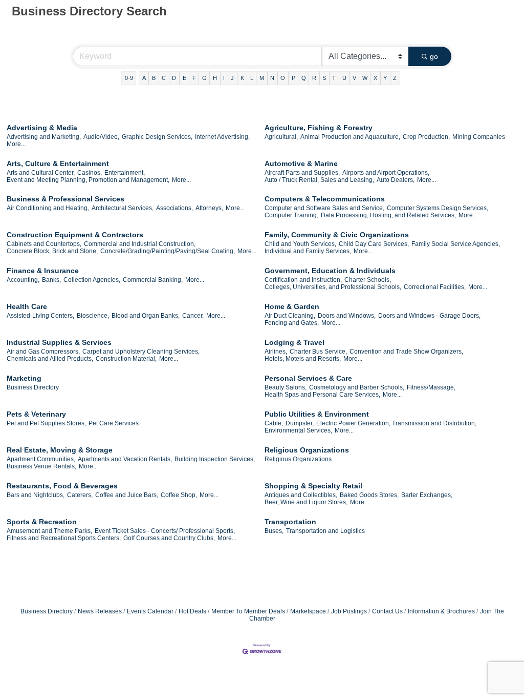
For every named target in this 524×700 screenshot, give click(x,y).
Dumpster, (300, 423)
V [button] (354, 78)
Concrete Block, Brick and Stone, (52, 251)
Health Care (27, 306)
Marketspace (308, 611)
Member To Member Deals (248, 611)
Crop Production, (426, 136)
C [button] (164, 78)
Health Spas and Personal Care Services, (322, 394)
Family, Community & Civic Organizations (337, 235)
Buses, (274, 530)
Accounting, (23, 279)
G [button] (204, 78)
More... (16, 144)
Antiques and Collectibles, (301, 495)
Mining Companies (478, 136)
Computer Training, (291, 215)
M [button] (261, 78)
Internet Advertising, (222, 136)
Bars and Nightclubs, (35, 495)
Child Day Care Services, (374, 244)
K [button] (242, 78)
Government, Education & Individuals (330, 270)
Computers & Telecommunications (325, 199)
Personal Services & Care (308, 378)
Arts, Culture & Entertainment (58, 163)
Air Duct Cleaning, (290, 315)
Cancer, (193, 315)
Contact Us (387, 611)
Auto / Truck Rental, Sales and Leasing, (319, 179)
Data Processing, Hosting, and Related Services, (388, 215)
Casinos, (89, 172)
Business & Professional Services (65, 199)
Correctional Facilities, (435, 287)
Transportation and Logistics (325, 530)
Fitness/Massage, (431, 387)
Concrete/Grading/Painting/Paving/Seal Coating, (167, 251)
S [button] (324, 78)
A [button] (144, 78)
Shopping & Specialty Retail (313, 486)
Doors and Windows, (347, 315)
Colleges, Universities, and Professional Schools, (333, 287)
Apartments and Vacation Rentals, (125, 459)
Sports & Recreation (42, 522)
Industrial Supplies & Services (59, 342)
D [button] (174, 78)
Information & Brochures (441, 611)
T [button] (334, 78)
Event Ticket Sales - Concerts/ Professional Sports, (165, 530)
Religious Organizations (307, 450)
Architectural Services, (123, 208)
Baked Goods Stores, (369, 495)
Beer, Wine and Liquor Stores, (306, 502)
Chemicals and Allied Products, (50, 358)
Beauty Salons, (286, 387)
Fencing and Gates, (292, 322)
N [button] (272, 78)
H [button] (215, 78)
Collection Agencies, (91, 279)
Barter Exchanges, (426, 495)
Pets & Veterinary (36, 414)
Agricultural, (281, 136)
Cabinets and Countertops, (44, 244)
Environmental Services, (298, 430)
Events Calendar (150, 611)
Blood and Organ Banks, (146, 315)
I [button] (224, 78)
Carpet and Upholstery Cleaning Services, (141, 351)
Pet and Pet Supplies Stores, (46, 423)
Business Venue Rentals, (41, 466)
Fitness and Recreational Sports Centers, (64, 538)
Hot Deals (192, 611)
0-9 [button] (129, 78)
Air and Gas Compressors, (43, 351)
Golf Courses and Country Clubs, (169, 538)
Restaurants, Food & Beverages (62, 486)
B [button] (154, 78)
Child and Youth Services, (300, 244)
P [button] (293, 78)
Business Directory (33, 387)
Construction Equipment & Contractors (75, 235)
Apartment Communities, (41, 459)
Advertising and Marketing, (44, 136)
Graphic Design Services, (157, 136)
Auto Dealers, (395, 179)
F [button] (194, 78)
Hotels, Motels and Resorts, (303, 358)
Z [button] (395, 78)
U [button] (344, 78)
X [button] (375, 78)
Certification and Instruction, (303, 279)
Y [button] (385, 78)
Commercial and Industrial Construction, (139, 244)
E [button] (184, 78)
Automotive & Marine (301, 163)
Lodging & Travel (294, 342)
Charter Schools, (367, 279)
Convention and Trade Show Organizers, (406, 351)
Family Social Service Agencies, (455, 244)
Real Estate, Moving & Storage (60, 450)
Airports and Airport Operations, (385, 172)
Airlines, (276, 351)
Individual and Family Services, (308, 251)
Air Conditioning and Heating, (48, 208)
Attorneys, (209, 208)
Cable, (274, 423)
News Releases (100, 611)
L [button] (251, 78)
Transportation (290, 522)
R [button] (314, 78)
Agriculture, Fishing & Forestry (319, 127)
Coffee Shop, (179, 495)
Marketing (24, 378)
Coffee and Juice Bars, (126, 495)
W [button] (364, 78)
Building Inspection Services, (214, 459)
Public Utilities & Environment (317, 414)
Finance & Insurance (43, 270)
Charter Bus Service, (318, 351)
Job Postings (349, 611)
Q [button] (303, 78)
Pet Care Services (114, 423)
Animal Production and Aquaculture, (350, 136)
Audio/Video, (101, 136)
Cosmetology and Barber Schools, (356, 387)
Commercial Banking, (153, 279)
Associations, (174, 208)
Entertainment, (124, 172)
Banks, (51, 279)
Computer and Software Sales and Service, (324, 208)
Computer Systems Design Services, (437, 208)
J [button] (232, 78)
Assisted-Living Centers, (40, 315)
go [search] (434, 56)
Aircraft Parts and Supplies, (302, 172)
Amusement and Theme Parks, (49, 530)
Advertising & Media (42, 127)
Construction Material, (126, 358)
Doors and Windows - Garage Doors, (429, 315)
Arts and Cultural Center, (41, 172)
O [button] (282, 78)
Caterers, (80, 495)
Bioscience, (93, 315)
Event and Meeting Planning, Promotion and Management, (88, 179)
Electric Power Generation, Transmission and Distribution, (396, 423)
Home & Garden (292, 306)
